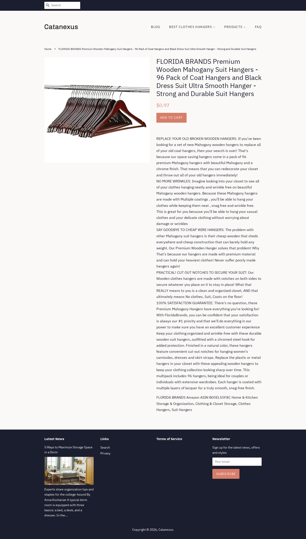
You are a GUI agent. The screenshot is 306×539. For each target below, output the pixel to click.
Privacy (105, 453)
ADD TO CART (171, 118)
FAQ (258, 27)
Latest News (54, 439)
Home (48, 49)
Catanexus (165, 530)
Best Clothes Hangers (191, 27)
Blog (155, 27)
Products (234, 27)
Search (105, 447)
